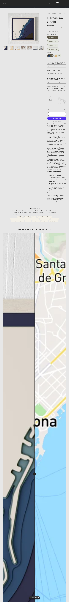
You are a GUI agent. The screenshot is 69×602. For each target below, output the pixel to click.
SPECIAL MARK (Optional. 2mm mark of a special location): (56, 78)
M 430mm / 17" (53, 41)
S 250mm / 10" (53, 37)
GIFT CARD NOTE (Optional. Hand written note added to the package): (56, 87)
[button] (51, 3)
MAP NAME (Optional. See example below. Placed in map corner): (56, 62)
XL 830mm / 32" (53, 49)
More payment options (57, 121)
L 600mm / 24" (53, 45)
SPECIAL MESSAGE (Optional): (55, 70)
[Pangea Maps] (4, 3)
